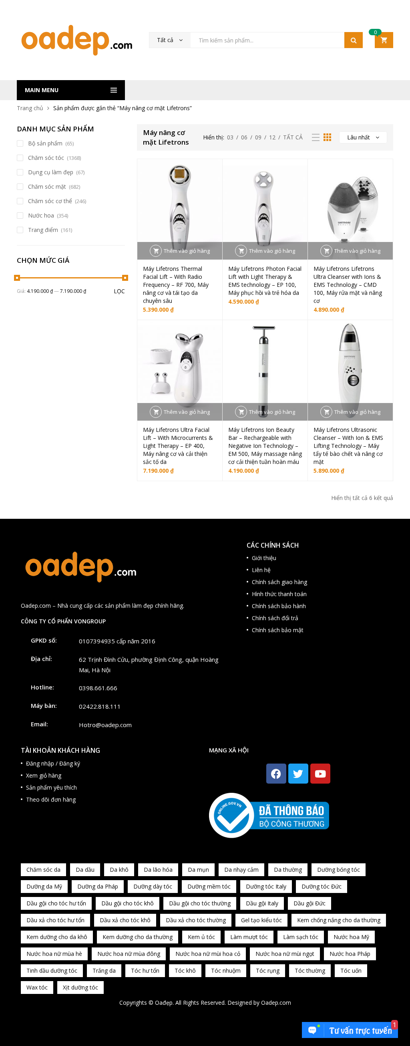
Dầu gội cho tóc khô (127, 903)
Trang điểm (43, 230)
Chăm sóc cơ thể (50, 201)
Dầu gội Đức (309, 903)
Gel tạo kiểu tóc (261, 920)
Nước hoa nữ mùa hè (54, 953)
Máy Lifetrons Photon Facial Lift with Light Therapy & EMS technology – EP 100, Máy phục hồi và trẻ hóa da (264, 280)
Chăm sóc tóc (46, 157)
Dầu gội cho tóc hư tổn (56, 903)
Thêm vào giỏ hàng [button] (187, 250)
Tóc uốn (351, 970)
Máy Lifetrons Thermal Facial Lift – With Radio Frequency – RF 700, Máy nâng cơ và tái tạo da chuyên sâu (176, 284)
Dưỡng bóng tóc (338, 869)
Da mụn (198, 869)
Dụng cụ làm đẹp (50, 172)
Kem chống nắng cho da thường (338, 920)
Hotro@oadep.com (105, 725)
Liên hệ (261, 570)
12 (272, 137)
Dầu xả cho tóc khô (125, 920)
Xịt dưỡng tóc (80, 987)
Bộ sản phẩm (45, 143)
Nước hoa (41, 215)
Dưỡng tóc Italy (266, 886)
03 (230, 137)
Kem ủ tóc (201, 937)
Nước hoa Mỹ (351, 937)
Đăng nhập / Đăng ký (53, 763)
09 (258, 137)
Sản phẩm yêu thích (51, 787)
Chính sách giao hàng (279, 582)
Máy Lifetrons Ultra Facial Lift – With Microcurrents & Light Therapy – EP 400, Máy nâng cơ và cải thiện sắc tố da (178, 446)
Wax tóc (37, 987)
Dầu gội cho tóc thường (200, 903)
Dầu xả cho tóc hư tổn (55, 920)
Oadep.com (276, 1002)
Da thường (288, 869)
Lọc (119, 291)
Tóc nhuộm (226, 970)
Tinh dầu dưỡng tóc (51, 970)
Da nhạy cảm (241, 869)
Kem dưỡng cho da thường (137, 937)
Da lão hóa (158, 869)
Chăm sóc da (43, 869)
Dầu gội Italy (262, 903)
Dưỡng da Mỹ (44, 886)
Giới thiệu (264, 558)
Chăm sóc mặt (47, 186)
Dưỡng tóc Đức (321, 886)
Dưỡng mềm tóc (209, 886)
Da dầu (85, 869)
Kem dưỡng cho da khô (56, 937)
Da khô (119, 869)
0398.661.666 (98, 688)
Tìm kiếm (353, 40)
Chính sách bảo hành (279, 606)
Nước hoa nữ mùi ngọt (284, 953)
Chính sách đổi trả (275, 618)
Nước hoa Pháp (350, 953)
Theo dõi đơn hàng (51, 799)
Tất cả (293, 137)
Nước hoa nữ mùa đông (128, 953)
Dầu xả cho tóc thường (196, 920)
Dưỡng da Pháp (97, 886)
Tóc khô (185, 970)
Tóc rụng (267, 970)
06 (244, 137)
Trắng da (104, 970)
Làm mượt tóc (249, 937)
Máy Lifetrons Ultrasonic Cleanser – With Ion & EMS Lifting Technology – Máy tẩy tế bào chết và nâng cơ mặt (348, 446)
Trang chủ (30, 108)
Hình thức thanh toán (279, 594)
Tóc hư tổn (145, 970)
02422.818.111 (100, 706)
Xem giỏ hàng (43, 775)
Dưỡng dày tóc (152, 886)
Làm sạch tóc (300, 937)
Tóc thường (310, 970)
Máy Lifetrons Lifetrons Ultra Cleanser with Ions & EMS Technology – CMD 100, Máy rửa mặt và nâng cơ (348, 284)
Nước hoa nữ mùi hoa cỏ (207, 953)
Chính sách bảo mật (277, 630)
